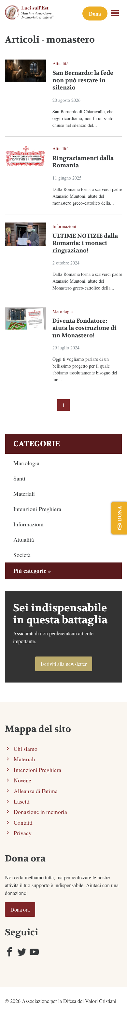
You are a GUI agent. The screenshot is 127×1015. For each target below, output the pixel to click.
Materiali (24, 493)
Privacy (23, 833)
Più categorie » (32, 570)
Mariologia (62, 311)
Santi (19, 478)
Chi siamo (25, 748)
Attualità (60, 63)
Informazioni (64, 226)
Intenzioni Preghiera (37, 509)
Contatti (23, 822)
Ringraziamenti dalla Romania (83, 162)
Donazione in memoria (40, 812)
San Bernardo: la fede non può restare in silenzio (82, 80)
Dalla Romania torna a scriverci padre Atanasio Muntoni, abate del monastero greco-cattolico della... (87, 196)
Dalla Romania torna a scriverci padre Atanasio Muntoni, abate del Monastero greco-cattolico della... (87, 281)
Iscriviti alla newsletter (64, 663)
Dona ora (20, 909)
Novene (22, 780)
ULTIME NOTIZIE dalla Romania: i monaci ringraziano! (85, 243)
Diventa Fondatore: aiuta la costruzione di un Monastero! (84, 328)
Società (22, 555)
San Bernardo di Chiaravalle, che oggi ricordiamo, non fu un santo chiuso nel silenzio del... (82, 118)
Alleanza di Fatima (36, 791)
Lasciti (22, 801)
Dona (95, 13)
